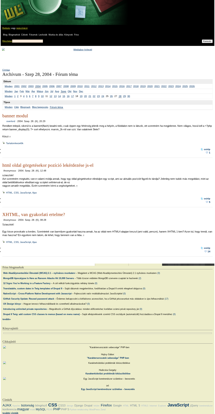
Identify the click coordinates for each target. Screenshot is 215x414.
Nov (75, 91)
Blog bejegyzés (40, 107)
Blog (5, 34)
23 (98, 96)
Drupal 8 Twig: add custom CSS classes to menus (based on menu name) (41, 314)
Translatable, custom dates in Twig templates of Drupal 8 (32, 288)
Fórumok (33, 34)
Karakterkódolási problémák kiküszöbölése (107, 373)
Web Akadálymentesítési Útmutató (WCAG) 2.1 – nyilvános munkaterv (39, 273)
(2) (140, 278)
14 (59, 96)
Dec (81, 91)
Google (117, 405)
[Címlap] (13, 9)
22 (94, 96)
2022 (164, 86)
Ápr (33, 91)
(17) (166, 299)
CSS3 (62, 405)
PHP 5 (65, 409)
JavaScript (178, 405)
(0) (158, 273)
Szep (63, 91)
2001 (17, 86)
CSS (52, 405)
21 (90, 96)
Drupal (88, 405)
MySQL (41, 409)
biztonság (27, 405)
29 (124, 96)
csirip (207, 149)
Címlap (6, 70)
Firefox (106, 405)
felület (96, 405)
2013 (101, 86)
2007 (59, 86)
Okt (69, 91)
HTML (126, 405)
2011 (87, 86)
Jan (16, 91)
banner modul (15, 115)
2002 (24, 86)
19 (81, 96)
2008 (66, 86)
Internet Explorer (157, 405)
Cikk (16, 107)
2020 (150, 86)
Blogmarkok (14, 34)
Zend (103, 409)
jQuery (194, 405)
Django (78, 405)
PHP (56, 409)
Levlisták (43, 34)
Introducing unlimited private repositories (25, 309)
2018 (136, 86)
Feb (22, 91)
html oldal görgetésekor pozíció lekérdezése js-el (48, 165)
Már (28, 91)
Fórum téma (56, 107)
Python (73, 409)
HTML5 (144, 405)
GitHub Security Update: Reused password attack (28, 299)
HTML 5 (135, 405)
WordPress (94, 409)
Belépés (6, 28)
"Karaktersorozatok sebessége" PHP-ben (108, 358)
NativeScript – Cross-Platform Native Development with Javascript (37, 293)
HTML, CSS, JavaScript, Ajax (21, 192)
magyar (23, 409)
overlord (10, 121)
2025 (185, 86)
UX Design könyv (12, 304)
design (70, 405)
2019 (143, 86)
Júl (51, 91)
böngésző (41, 405)
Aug (57, 91)
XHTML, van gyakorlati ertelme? (33, 214)
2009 (73, 86)
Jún (47, 91)
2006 (52, 86)
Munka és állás (56, 34)
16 (68, 96)
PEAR (50, 409)
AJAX (7, 405)
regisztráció (22, 28)
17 (72, 96)
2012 (94, 86)
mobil (32, 409)
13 (55, 96)
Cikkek (24, 34)
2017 (129, 86)
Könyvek (68, 34)
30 (128, 96)
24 (102, 96)
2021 (157, 86)
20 (85, 96)
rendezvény (83, 409)
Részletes (7, 41)
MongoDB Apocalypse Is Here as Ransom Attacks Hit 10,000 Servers (38, 278)
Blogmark (25, 107)
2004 (38, 86)
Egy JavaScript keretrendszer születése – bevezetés (108, 389)
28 (120, 96)
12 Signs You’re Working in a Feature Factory (26, 283)
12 (51, 96)
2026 (192, 86)
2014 (108, 86)
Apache (16, 405)
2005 (45, 86)
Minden (9, 86)
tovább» (7, 319)
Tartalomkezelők (14, 143)
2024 (178, 86)
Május (40, 91)
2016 (122, 86)
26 (111, 96)
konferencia (9, 409)
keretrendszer (206, 405)
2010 (80, 86)
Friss (76, 34)
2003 (31, 86)
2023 (171, 86)
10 (42, 96)
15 (63, 96)
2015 (115, 86)
